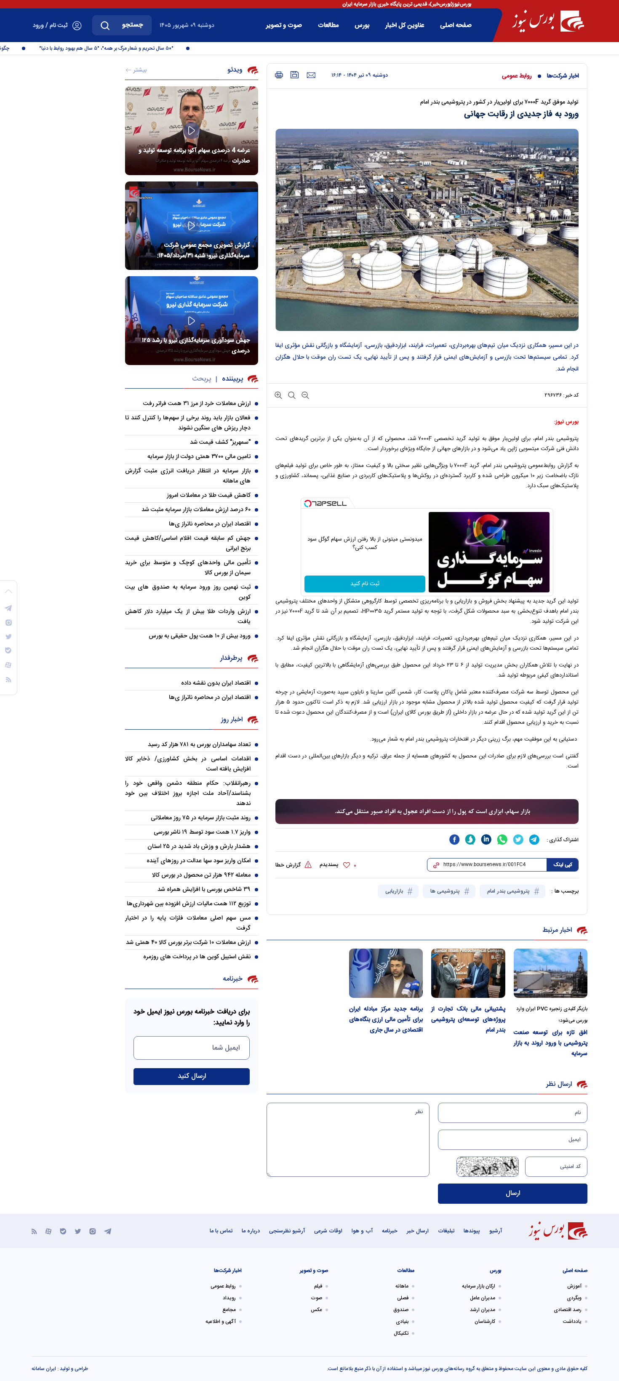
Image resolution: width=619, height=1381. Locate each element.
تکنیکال (401, 1333)
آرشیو (495, 1231)
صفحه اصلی (456, 25)
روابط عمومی (517, 76)
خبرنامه (390, 1231)
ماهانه (401, 1286)
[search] (105, 25)
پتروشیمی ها (446, 891)
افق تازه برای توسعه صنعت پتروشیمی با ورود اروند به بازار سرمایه (551, 1043)
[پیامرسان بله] (63, 1231)
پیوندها (472, 1231)
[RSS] (34, 1231)
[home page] (548, 21)
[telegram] (534, 839)
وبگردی (574, 1298)
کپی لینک (562, 865)
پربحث (201, 379)
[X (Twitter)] (78, 1231)
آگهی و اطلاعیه (220, 1321)
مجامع (229, 1310)
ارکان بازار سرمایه (478, 1286)
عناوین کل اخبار (404, 25)
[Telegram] (108, 1231)
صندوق (400, 1310)
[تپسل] (308, 503)
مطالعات (328, 25)
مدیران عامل (482, 1298)
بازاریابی (395, 891)
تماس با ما (221, 1231)
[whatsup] (502, 839)
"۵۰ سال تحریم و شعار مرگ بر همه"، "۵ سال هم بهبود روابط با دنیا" (123, 48)
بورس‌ (362, 25)
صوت (316, 1298)
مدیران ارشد (482, 1310)
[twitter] (518, 839)
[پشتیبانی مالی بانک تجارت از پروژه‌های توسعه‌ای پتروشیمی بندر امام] (468, 973)
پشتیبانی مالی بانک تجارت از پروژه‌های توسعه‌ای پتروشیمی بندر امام (468, 1019)
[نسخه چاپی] (279, 75)
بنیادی (402, 1321)
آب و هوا (362, 1231)
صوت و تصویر (284, 25)
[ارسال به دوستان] (311, 75)
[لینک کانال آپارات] (48, 1231)
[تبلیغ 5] (427, 811)
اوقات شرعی (328, 1231)
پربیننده (232, 379)
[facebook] (454, 839)
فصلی (402, 1298)
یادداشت (572, 1321)
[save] (295, 74)
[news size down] (304, 395)
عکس (316, 1310)
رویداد (229, 1298)
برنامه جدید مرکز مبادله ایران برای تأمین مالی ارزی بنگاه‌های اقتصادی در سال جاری (386, 1019)
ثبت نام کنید (364, 584)
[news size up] (278, 395)
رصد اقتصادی (568, 1310)
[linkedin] (486, 839)
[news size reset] (291, 395)
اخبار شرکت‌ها (563, 76)
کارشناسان (485, 1321)
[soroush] (470, 839)
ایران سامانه (44, 1369)
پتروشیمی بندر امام (509, 891)
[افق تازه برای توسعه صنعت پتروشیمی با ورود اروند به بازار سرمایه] (551, 973)
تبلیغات (446, 1231)
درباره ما (251, 1231)
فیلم (318, 1286)
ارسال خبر (418, 1231)
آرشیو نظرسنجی (287, 1231)
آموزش (574, 1286)
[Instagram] (92, 1231)
